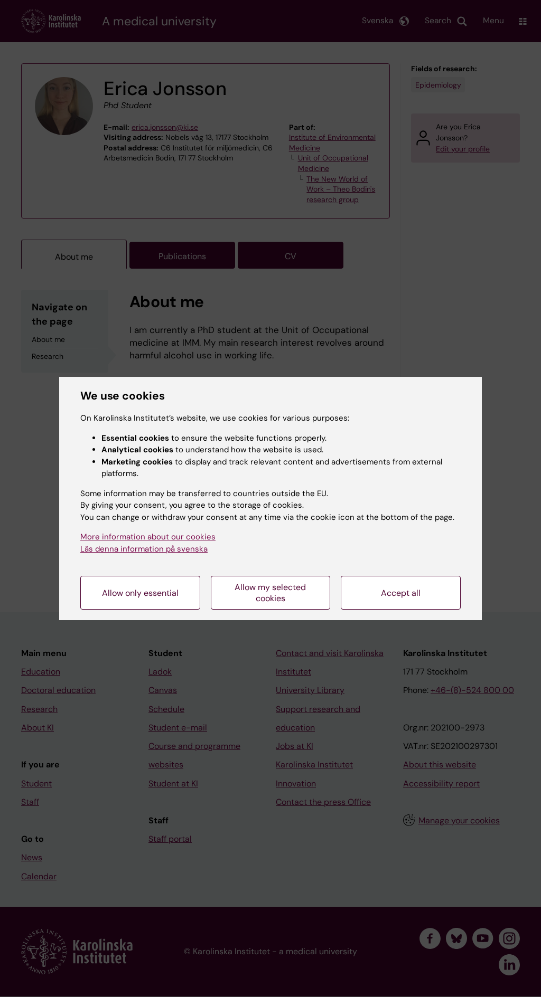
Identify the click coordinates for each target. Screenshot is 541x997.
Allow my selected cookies (270, 593)
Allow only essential (140, 593)
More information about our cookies (148, 536)
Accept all (401, 593)
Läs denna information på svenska (144, 549)
